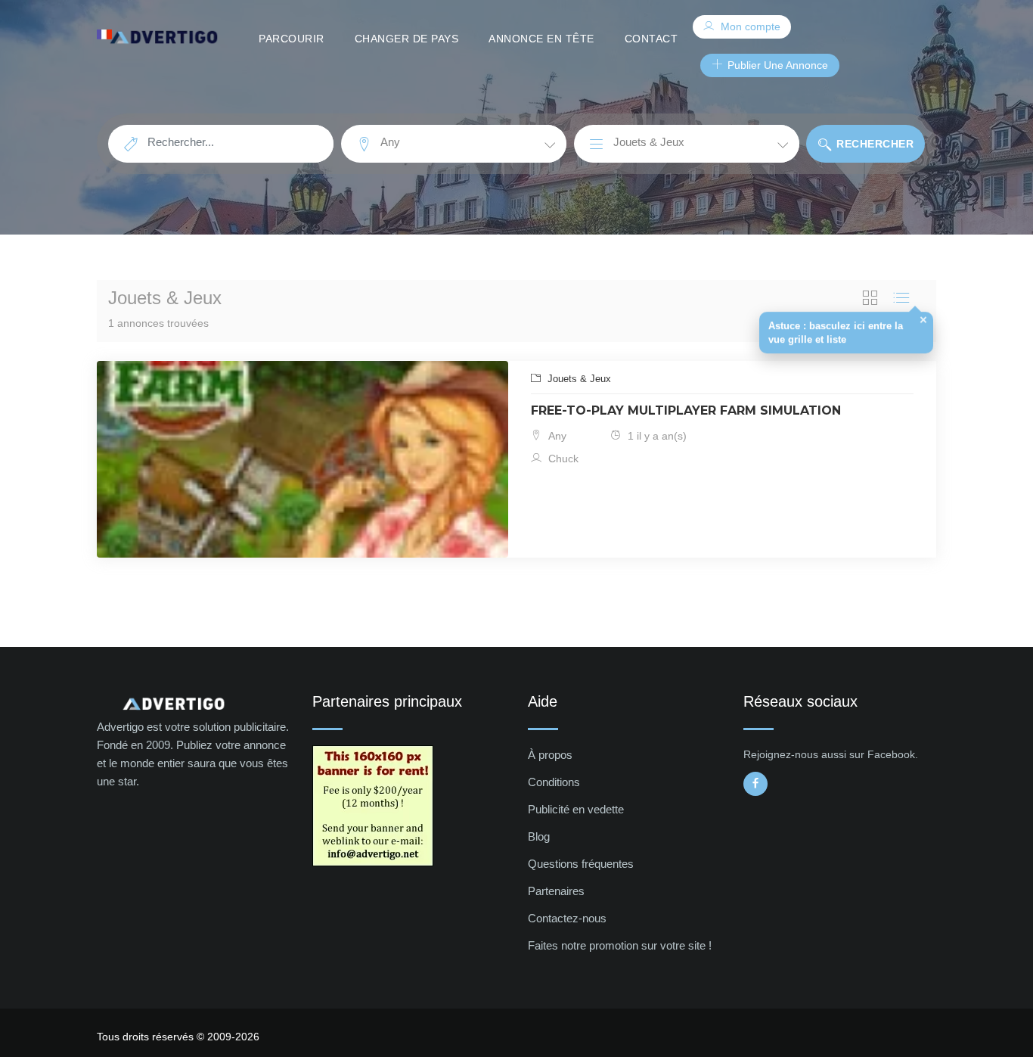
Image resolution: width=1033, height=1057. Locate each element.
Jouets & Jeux (577, 378)
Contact (651, 39)
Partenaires (556, 890)
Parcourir (291, 39)
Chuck (562, 458)
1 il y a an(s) (656, 436)
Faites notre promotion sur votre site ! (620, 945)
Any (555, 436)
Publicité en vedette (576, 809)
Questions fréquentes (581, 863)
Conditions (554, 782)
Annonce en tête (541, 39)
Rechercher (873, 144)
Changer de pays (407, 39)
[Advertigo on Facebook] (755, 784)
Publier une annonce (776, 65)
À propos (550, 754)
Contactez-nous (567, 918)
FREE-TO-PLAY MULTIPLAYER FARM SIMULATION (686, 410)
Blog (539, 836)
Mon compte (749, 26)
